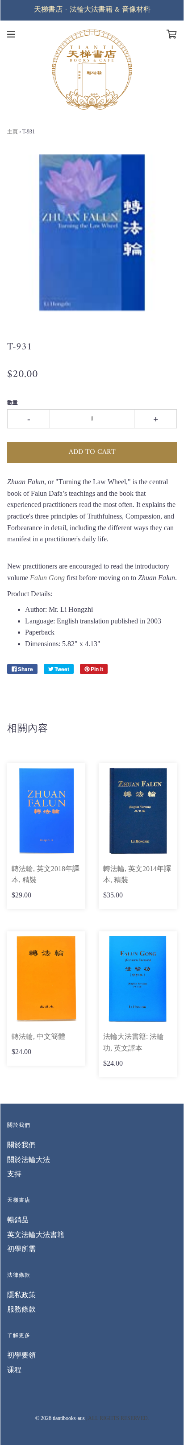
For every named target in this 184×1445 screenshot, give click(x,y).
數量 (12, 402)
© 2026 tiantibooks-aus (60, 1418)
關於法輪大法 (28, 1159)
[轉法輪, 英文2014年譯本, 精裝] (137, 811)
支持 (14, 1174)
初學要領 (21, 1355)
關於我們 (21, 1145)
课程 (14, 1370)
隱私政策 (21, 1295)
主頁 (12, 132)
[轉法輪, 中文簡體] (46, 979)
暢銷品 (18, 1220)
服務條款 (21, 1309)
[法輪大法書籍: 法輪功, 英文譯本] (137, 979)
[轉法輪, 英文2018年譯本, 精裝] (46, 811)
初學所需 (21, 1249)
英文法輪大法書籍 (35, 1234)
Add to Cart (92, 452)
